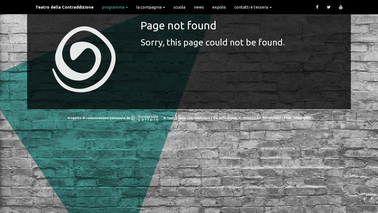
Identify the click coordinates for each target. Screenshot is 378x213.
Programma (113, 7)
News (199, 7)
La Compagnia (149, 7)
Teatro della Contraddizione (64, 7)
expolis (219, 7)
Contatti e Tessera (251, 7)
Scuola (179, 7)
